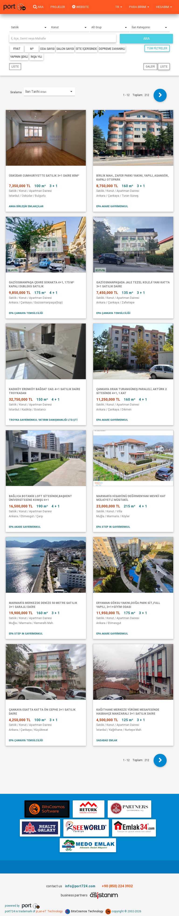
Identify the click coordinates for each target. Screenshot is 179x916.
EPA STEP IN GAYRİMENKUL (113, 526)
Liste (15, 66)
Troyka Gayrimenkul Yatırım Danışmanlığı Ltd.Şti (43, 419)
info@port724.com (80, 886)
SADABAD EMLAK (106, 740)
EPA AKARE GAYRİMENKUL (112, 206)
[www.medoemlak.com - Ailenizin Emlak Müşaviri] (88, 845)
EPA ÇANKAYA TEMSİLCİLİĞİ (26, 313)
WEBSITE (82, 7)
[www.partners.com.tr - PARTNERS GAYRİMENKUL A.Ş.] (129, 809)
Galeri (150, 66)
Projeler (58, 7)
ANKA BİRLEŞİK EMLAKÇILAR (26, 206)
